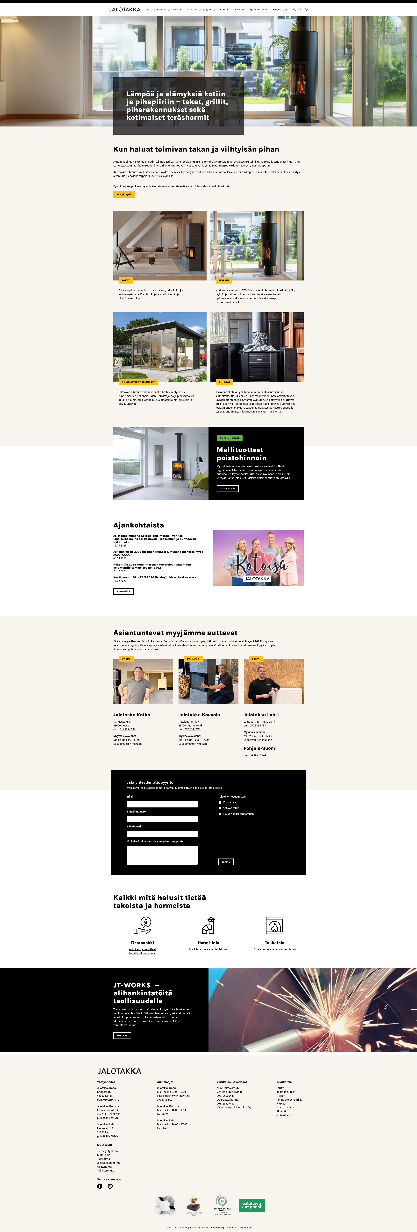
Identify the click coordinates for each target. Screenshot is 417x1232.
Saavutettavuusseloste (211, 1227)
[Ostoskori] (306, 9)
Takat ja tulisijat (157, 9)
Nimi (130, 796)
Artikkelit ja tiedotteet (142, 949)
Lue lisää (122, 1035)
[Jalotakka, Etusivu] (125, 9)
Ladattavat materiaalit (142, 953)
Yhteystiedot (280, 9)
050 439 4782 (193, 729)
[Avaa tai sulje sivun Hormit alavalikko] (183, 9)
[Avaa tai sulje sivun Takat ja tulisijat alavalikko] (168, 9)
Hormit (177, 9)
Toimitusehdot (106, 1170)
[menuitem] (157, 10)
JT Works (239, 9)
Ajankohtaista (258, 9)
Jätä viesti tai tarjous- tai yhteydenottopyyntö (155, 841)
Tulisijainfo (103, 1158)
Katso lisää (123, 591)
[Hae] (294, 9)
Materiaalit (103, 1155)
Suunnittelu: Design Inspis (238, 1227)
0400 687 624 (258, 755)
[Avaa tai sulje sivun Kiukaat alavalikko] (230, 9)
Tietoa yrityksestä (107, 1151)
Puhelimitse (230, 802)
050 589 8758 (258, 725)
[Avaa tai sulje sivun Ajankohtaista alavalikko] (269, 9)
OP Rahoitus (104, 1166)
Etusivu (281, 1088)
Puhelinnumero (136, 811)
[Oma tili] (300, 9)
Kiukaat (223, 9)
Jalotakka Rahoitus (108, 1162)
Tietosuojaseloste (188, 1227)
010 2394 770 (128, 729)
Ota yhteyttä (124, 194)
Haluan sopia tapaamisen (238, 813)
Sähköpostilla (231, 808)
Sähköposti (135, 826)
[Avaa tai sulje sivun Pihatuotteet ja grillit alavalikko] (214, 9)
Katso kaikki (227, 488)
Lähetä (226, 861)
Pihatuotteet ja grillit (200, 9)
